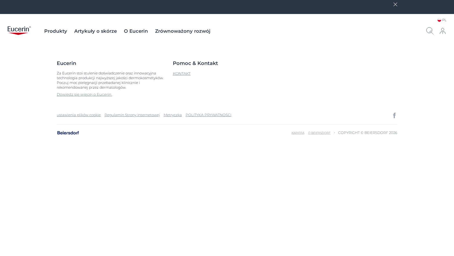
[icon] (394, 115)
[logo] (19, 31)
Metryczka (173, 115)
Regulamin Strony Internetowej (132, 115)
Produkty (55, 31)
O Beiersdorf (319, 133)
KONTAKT (182, 73)
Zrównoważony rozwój (182, 31)
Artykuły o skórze (95, 31)
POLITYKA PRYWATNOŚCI (208, 115)
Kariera (298, 133)
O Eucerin (136, 31)
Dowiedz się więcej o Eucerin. (84, 94)
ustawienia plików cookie (79, 115)
